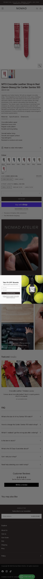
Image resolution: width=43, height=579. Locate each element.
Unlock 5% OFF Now (10, 293)
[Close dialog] (42, 276)
